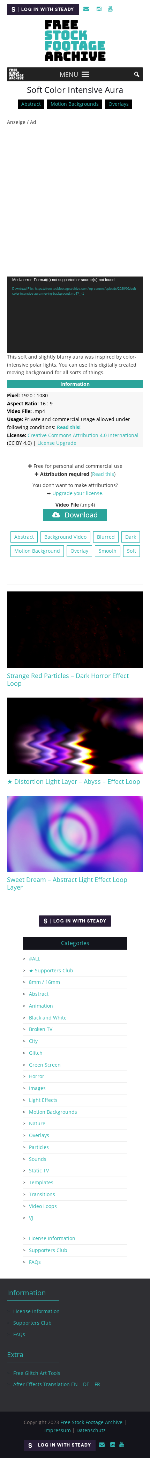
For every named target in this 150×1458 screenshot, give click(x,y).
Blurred (106, 536)
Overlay (79, 550)
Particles (39, 1147)
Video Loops (43, 1206)
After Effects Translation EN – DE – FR (56, 1384)
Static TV (39, 1170)
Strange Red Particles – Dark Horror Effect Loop (68, 679)
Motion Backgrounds (75, 104)
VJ (31, 1217)
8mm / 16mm (44, 982)
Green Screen (45, 1064)
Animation (41, 1005)
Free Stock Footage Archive (91, 1422)
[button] (69, 74)
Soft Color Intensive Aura (75, 89)
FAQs (35, 1262)
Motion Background (37, 550)
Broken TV (40, 1029)
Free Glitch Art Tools (36, 1373)
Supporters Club (48, 1250)
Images (37, 1088)
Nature (37, 1123)
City (33, 1041)
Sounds (37, 1159)
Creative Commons (83, 435)
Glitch (36, 1053)
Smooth (108, 550)
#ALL (34, 958)
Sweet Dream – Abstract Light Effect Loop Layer (67, 883)
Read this (103, 474)
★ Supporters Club (51, 970)
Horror (36, 1076)
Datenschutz (91, 1430)
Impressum (57, 1430)
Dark (130, 536)
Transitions (42, 1194)
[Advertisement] (75, 201)
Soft (131, 550)
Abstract (31, 104)
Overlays (118, 104)
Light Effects (43, 1100)
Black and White (48, 1017)
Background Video (65, 536)
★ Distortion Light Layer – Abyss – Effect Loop (73, 781)
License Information (52, 1238)
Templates (41, 1182)
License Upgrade (56, 443)
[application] (75, 315)
